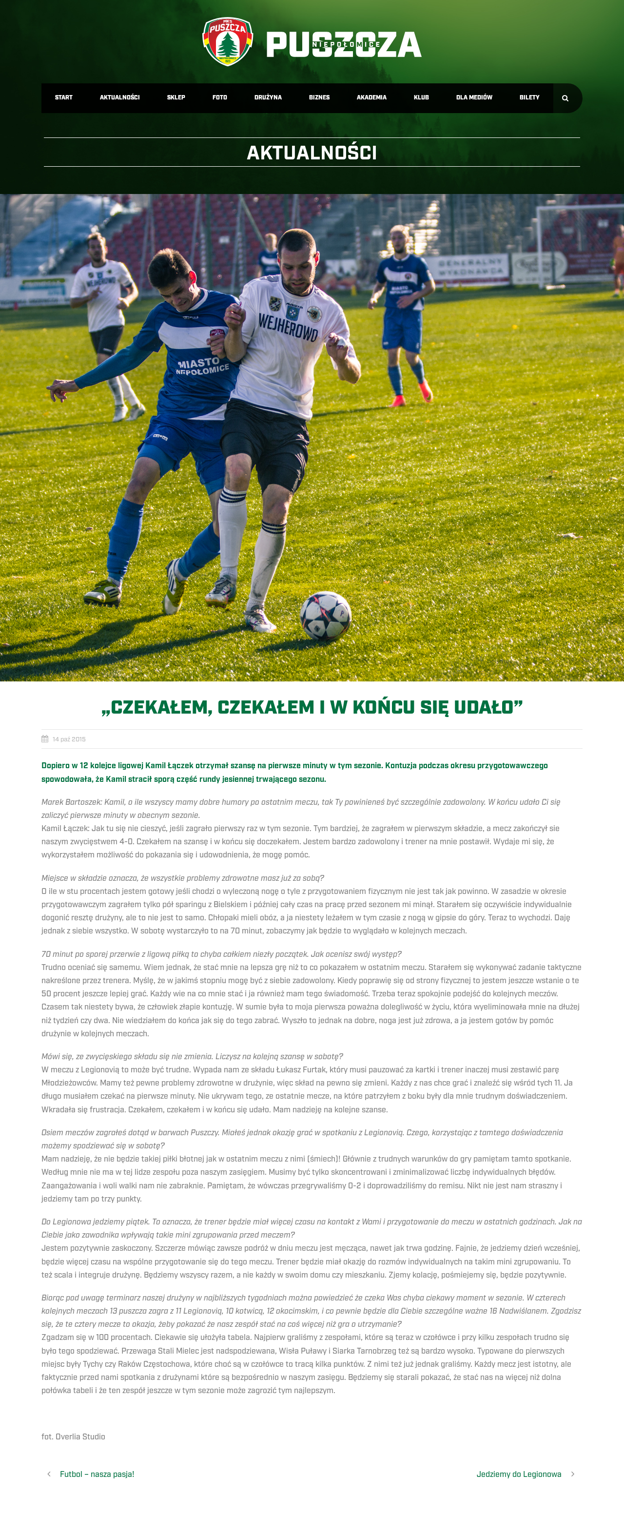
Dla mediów (474, 97)
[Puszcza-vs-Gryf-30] (312, 437)
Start (64, 97)
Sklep (176, 97)
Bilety (530, 97)
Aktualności (120, 97)
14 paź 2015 (69, 739)
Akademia (372, 97)
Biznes (319, 97)
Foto (220, 97)
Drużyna (268, 97)
